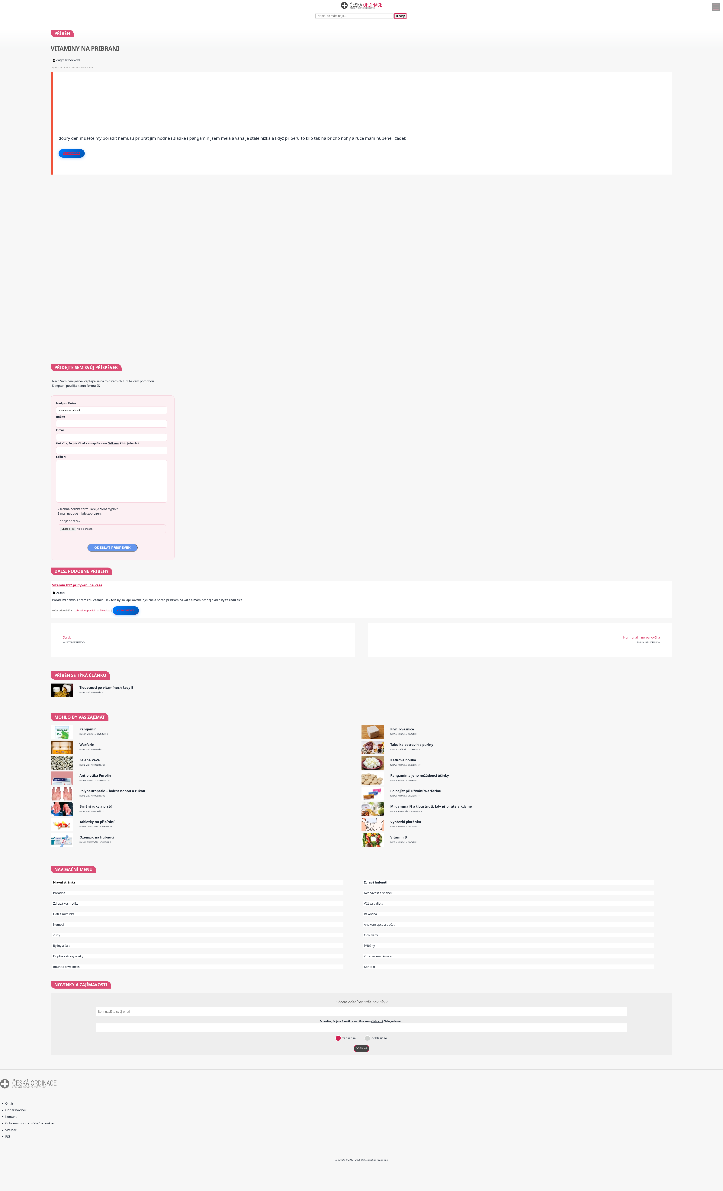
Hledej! (400, 16)
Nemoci (58, 924)
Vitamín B (398, 837)
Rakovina (370, 914)
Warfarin (86, 744)
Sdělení (61, 457)
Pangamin (88, 729)
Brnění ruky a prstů (95, 806)
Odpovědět (71, 153)
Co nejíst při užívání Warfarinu (415, 791)
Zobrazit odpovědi (84, 610)
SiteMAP (11, 1130)
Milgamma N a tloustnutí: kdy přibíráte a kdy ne (431, 806)
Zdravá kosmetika (66, 903)
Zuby (56, 935)
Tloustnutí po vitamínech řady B (106, 687)
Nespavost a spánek (378, 893)
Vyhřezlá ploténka (405, 822)
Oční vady (371, 935)
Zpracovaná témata (378, 956)
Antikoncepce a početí (379, 924)
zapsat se (349, 1038)
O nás (9, 1103)
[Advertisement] (166, 98)
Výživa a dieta (373, 903)
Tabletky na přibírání (96, 822)
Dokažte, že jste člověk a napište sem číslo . (98, 443)
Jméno (60, 416)
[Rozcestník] (716, 7)
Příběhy (369, 946)
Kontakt (369, 967)
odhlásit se (379, 1038)
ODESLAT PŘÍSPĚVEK (112, 547)
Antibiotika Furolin (95, 775)
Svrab (67, 637)
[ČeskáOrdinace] (361, 10)
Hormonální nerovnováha (641, 637)
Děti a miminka (64, 914)
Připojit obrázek (69, 521)
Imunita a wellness (66, 967)
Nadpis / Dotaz (66, 403)
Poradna (59, 893)
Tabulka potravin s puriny (411, 744)
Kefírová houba (403, 760)
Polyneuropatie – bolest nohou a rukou (112, 791)
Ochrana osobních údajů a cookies (30, 1123)
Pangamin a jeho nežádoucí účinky (419, 775)
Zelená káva (89, 760)
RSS (8, 1137)
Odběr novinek (16, 1110)
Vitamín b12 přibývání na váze (77, 585)
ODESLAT (361, 1048)
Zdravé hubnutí (375, 882)
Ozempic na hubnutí (96, 837)
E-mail (60, 430)
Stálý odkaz (103, 610)
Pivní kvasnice (402, 729)
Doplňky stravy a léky (68, 956)
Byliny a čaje (61, 946)
